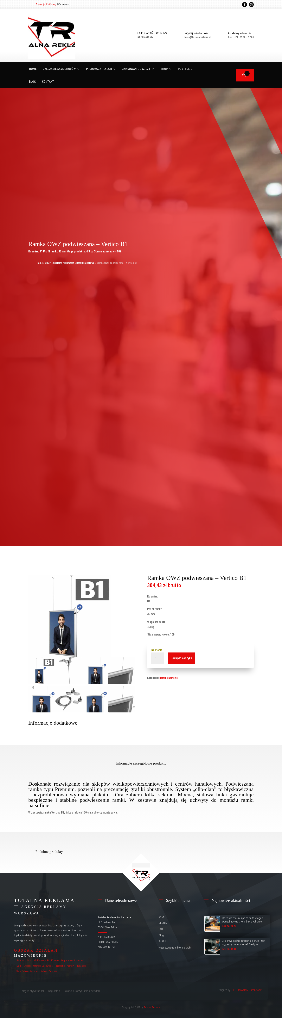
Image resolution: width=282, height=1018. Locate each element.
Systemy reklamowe (63, 263)
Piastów (70, 965)
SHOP (164, 68)
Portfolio (185, 68)
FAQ (161, 929)
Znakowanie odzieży (136, 68)
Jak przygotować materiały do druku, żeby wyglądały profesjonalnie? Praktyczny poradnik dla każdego (243, 944)
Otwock (28, 965)
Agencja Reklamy (46, 4)
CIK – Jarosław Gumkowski (246, 990)
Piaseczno (60, 965)
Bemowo (21, 960)
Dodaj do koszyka (181, 658)
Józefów (55, 960)
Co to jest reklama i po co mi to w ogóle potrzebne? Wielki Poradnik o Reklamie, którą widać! (242, 922)
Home (33, 68)
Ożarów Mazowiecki (43, 965)
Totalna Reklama (152, 1007)
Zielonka (52, 971)
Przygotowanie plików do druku (175, 947)
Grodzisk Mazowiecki (38, 960)
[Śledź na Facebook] (244, 4)
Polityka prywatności (32, 991)
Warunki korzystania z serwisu (82, 991)
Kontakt (48, 81)
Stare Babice (22, 971)
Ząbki (44, 971)
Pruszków (81, 965)
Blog (32, 81)
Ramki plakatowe (85, 263)
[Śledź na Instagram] (251, 4)
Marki (19, 965)
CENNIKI (163, 922)
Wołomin (34, 971)
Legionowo (67, 960)
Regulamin (54, 991)
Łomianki (79, 960)
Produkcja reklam (99, 68)
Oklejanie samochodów (59, 68)
